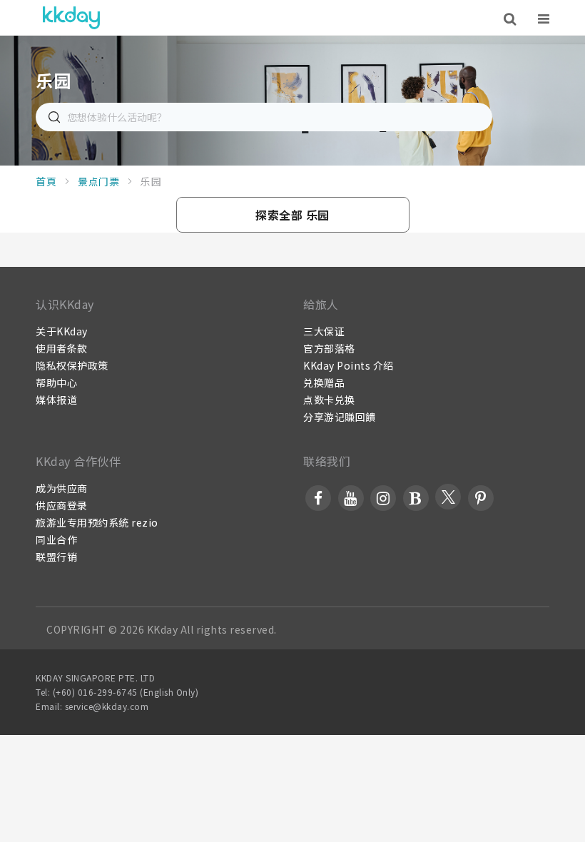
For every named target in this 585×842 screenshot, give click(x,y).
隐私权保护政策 (72, 365)
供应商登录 (62, 505)
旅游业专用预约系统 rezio (97, 522)
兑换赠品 (324, 382)
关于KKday (62, 331)
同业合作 (56, 539)
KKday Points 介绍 (348, 365)
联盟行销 (56, 556)
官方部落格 (329, 348)
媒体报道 (56, 399)
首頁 (46, 181)
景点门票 (98, 181)
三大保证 (324, 331)
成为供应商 (62, 488)
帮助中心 (56, 382)
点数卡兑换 (329, 399)
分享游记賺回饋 (339, 417)
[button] (293, 215)
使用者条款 (62, 348)
